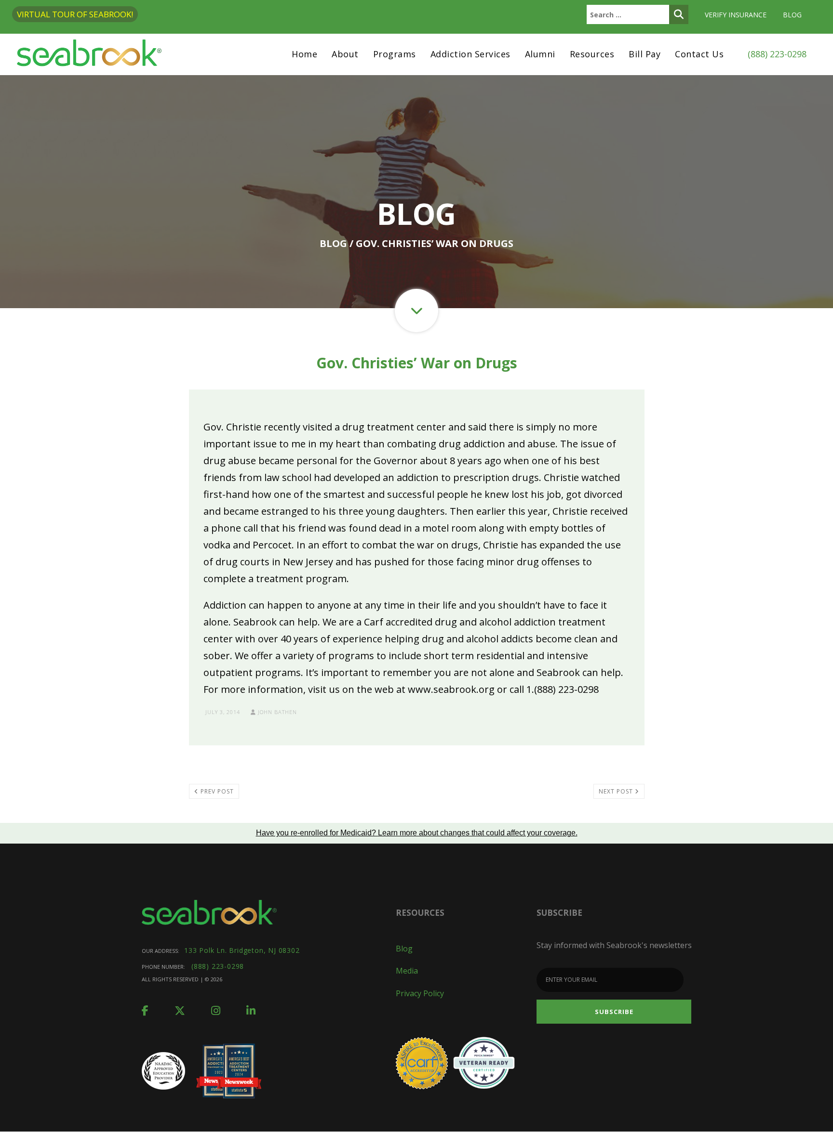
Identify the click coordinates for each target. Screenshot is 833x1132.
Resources (592, 54)
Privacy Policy (420, 993)
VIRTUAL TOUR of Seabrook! (75, 14)
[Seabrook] (89, 54)
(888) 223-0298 (777, 54)
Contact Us (699, 54)
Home (304, 54)
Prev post (216, 791)
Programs (394, 54)
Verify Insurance (735, 14)
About (345, 54)
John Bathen (276, 712)
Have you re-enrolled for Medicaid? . (417, 833)
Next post (617, 791)
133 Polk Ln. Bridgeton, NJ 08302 (242, 950)
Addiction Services (470, 54)
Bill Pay (644, 54)
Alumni (540, 54)
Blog (792, 14)
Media (407, 970)
